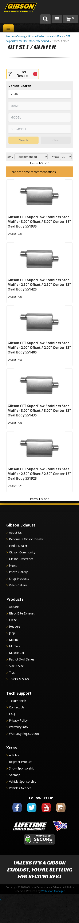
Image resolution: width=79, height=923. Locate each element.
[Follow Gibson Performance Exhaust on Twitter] (31, 813)
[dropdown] (57, 19)
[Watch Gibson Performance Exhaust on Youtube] (46, 813)
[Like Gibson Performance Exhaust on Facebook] (17, 813)
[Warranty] (29, 831)
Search (23, 140)
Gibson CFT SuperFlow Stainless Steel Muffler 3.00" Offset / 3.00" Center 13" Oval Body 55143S (39, 411)
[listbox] (39, 94)
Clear (55, 140)
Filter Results (26, 74)
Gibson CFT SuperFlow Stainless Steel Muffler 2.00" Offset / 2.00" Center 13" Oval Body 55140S (39, 348)
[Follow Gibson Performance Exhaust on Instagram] (61, 813)
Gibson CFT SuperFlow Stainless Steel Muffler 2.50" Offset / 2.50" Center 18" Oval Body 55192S (39, 474)
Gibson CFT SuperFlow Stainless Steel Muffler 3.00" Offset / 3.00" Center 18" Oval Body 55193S (39, 222)
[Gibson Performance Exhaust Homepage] (17, 8)
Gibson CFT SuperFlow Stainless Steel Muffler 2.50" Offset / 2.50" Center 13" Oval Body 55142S (39, 285)
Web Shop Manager (53, 891)
